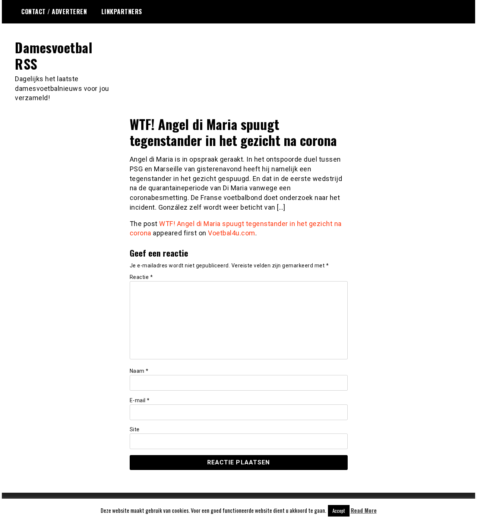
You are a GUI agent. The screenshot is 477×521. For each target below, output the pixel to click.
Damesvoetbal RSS (53, 55)
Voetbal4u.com (231, 233)
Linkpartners (121, 11)
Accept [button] (338, 510)
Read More (364, 510)
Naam (139, 371)
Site (135, 429)
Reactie (141, 277)
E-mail (140, 400)
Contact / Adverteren (54, 11)
